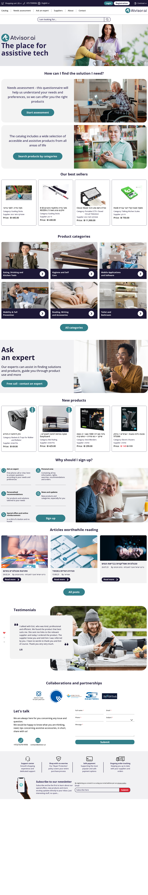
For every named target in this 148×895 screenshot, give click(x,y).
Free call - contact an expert (24, 383)
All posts (74, 592)
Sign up (50, 518)
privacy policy (121, 783)
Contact (82, 10)
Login (108, 3)
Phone (77, 717)
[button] (11, 3)
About (70, 10)
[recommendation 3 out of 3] (4, 641)
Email (108, 710)
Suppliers (58, 10)
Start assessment (38, 112)
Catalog (4, 10)
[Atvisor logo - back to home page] (136, 10)
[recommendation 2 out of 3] (4, 637)
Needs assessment (22, 10)
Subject (109, 717)
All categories (74, 327)
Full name (79, 710)
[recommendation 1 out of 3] (4, 633)
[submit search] (107, 19)
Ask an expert (42, 10)
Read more (10, 579)
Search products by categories (37, 156)
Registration (122, 3)
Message (78, 724)
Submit (105, 742)
